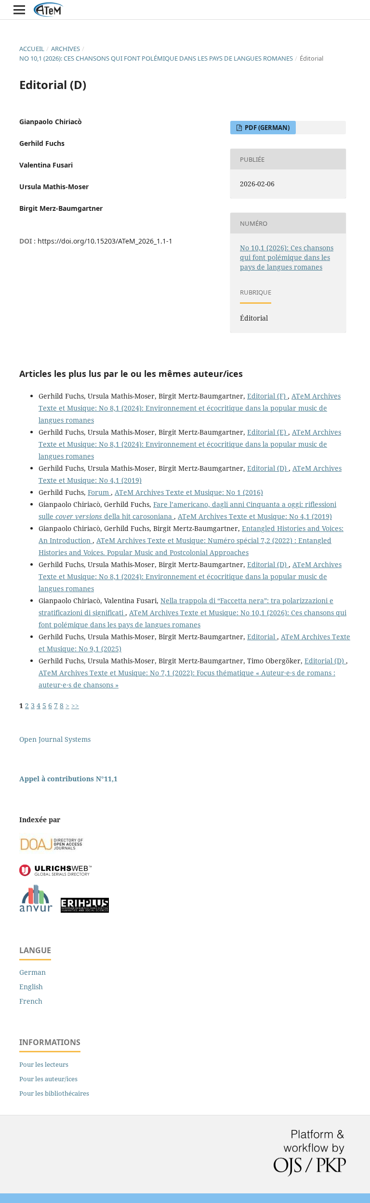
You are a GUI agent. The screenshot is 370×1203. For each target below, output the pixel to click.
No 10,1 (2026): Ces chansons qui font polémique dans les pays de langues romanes (156, 58)
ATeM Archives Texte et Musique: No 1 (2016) (189, 492)
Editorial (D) (268, 468)
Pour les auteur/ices (48, 1078)
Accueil (31, 48)
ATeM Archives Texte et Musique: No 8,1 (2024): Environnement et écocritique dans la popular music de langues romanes (190, 408)
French (30, 1001)
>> (75, 705)
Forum (99, 492)
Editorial (262, 636)
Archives (65, 48)
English (31, 986)
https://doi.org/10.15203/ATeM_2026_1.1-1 (105, 241)
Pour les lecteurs (43, 1064)
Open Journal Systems (55, 739)
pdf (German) (266, 127)
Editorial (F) (267, 396)
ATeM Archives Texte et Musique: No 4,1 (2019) (255, 516)
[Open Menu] (19, 9)
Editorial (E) (267, 432)
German (32, 972)
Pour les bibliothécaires (54, 1093)
